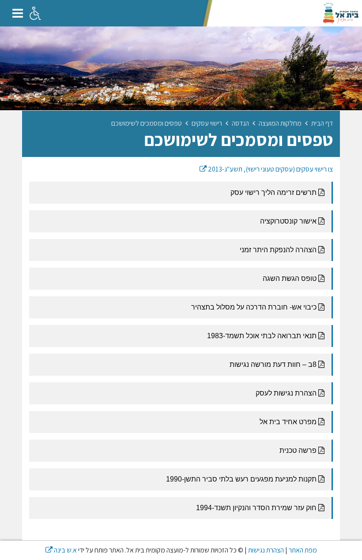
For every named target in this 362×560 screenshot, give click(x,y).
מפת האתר (303, 550)
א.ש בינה (61, 550)
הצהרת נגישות (266, 550)
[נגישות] (35, 13)
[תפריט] (17, 13)
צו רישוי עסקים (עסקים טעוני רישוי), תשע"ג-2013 (266, 169)
